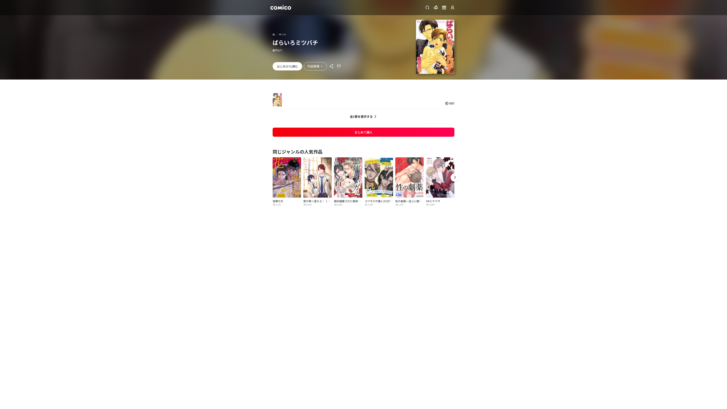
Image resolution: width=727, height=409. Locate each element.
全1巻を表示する (361, 116)
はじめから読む (287, 66)
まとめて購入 (363, 132)
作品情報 (313, 66)
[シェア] (331, 66)
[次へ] (455, 177)
